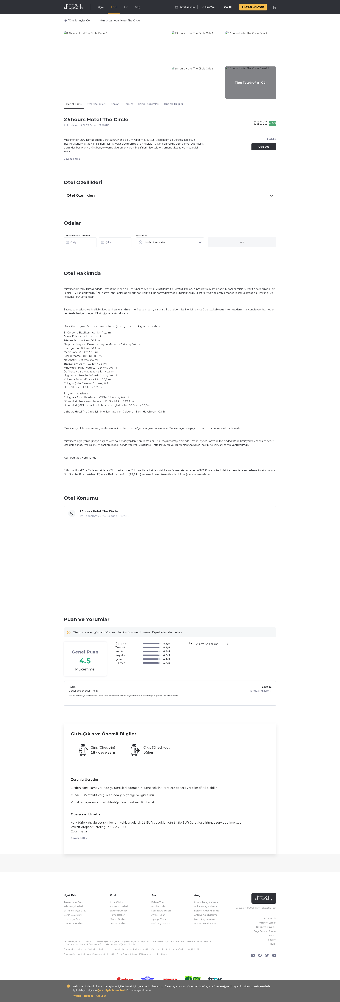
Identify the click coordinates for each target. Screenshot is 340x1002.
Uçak (101, 7)
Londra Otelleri (118, 923)
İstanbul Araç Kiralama (206, 902)
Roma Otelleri (117, 915)
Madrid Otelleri (118, 919)
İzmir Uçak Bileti (72, 919)
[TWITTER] (267, 955)
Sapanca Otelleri (119, 910)
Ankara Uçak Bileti (73, 902)
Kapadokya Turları (161, 910)
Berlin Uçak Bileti (73, 915)
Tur (126, 7)
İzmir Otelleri (117, 902)
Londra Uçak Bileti (73, 923)
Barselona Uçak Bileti (75, 910)
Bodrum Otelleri (119, 906)
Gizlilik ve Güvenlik (266, 927)
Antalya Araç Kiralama (205, 915)
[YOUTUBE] (274, 955)
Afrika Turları (158, 915)
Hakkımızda (270, 918)
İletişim (272, 939)
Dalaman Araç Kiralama (206, 910)
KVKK (273, 944)
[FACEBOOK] (260, 955)
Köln (102, 20)
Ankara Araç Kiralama (205, 906)
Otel (114, 7)
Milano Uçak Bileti (73, 906)
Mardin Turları (158, 906)
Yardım (272, 935)
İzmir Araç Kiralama (204, 919)
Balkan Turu (158, 902)
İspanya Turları (159, 919)
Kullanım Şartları (267, 922)
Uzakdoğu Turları (160, 923)
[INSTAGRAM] (253, 955)
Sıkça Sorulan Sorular (265, 931)
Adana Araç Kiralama (205, 923)
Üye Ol (228, 7)
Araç (137, 7)
